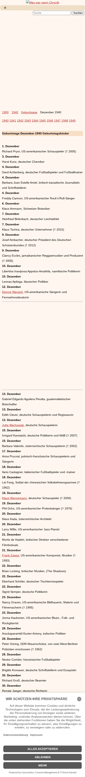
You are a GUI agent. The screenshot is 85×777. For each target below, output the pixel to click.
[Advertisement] (42, 60)
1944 (35, 120)
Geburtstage (29, 112)
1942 (20, 120)
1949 (72, 120)
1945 (42, 120)
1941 (12, 120)
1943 (27, 120)
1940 (15, 112)
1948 (64, 120)
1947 (57, 120)
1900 (5, 112)
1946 (50, 120)
